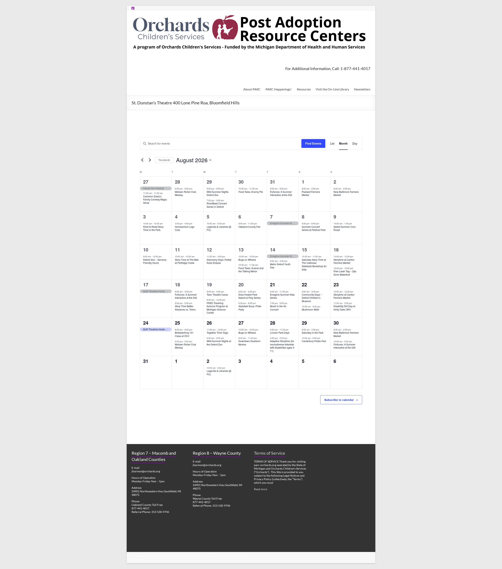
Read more (260, 489)
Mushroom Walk (310, 309)
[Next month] (149, 160)
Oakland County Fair (249, 226)
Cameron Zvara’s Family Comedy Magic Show (155, 199)
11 (177, 249)
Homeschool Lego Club (185, 228)
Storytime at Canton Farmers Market (344, 261)
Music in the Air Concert (278, 307)
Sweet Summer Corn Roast (345, 228)
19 (209, 284)
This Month (164, 160)
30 (241, 181)
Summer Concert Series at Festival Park (314, 228)
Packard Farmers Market (311, 193)
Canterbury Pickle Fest (314, 341)
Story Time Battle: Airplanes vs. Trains (185, 307)
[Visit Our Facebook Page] (133, 8)
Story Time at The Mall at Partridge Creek (187, 261)
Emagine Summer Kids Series (282, 296)
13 (241, 249)
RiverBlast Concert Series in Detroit (217, 205)
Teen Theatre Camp (217, 294)
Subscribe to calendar (339, 400)
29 (209, 181)
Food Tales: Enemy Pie (250, 191)
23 (336, 284)
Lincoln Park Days (279, 332)
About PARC (252, 89)
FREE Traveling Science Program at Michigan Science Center (217, 307)
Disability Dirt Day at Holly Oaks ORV (344, 307)
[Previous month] (142, 160)
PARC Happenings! (279, 89)
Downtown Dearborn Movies (249, 342)
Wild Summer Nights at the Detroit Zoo (219, 342)
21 (272, 284)
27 (145, 181)
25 (177, 322)
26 (209, 322)
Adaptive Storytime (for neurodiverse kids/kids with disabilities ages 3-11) (282, 345)
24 (145, 322)
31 (272, 181)
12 (209, 249)
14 (272, 249)
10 (145, 249)
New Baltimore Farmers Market (346, 193)
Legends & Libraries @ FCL (219, 228)
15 (304, 249)
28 (177, 181)
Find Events (313, 143)
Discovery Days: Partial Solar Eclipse (219, 261)
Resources (304, 89)
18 (177, 284)
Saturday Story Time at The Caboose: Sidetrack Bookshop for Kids (314, 264)
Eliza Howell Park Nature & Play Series (249, 296)
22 (304, 284)
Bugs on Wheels (247, 259)
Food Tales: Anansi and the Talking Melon (251, 269)
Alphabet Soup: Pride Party (249, 307)
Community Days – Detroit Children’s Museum (312, 298)
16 (336, 249)
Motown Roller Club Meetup (185, 193)
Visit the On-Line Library (332, 89)
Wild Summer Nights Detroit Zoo (217, 193)
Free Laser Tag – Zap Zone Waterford (345, 272)
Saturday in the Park (312, 332)
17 (145, 284)
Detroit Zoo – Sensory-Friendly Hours (155, 261)
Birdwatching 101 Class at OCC (184, 334)
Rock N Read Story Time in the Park (153, 228)
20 (241, 284)
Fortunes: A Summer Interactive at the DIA (281, 193)
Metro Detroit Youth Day (280, 265)
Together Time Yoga (217, 332)
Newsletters (362, 89)
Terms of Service (269, 453)
